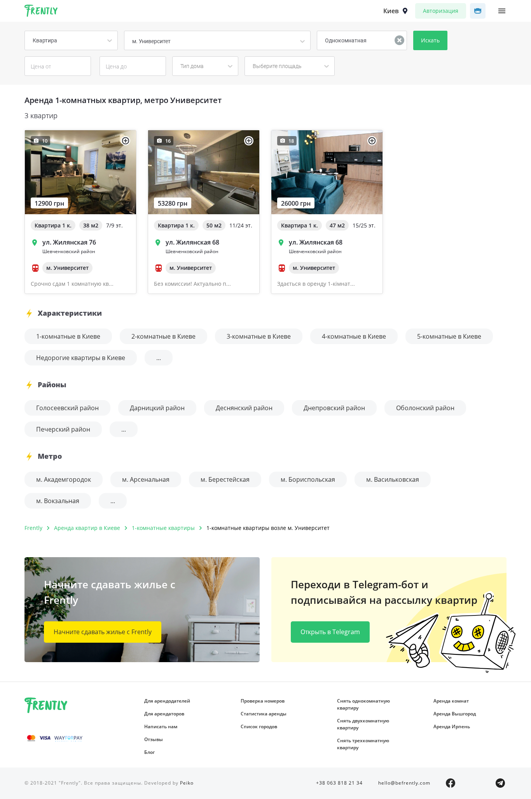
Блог (149, 752)
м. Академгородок (63, 479)
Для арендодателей (167, 701)
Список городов (259, 726)
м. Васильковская (392, 479)
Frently (41, 12)
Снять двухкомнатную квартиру (363, 724)
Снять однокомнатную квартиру (363, 704)
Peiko (187, 783)
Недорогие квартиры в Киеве (80, 357)
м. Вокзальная (57, 501)
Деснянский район (244, 408)
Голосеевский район (67, 408)
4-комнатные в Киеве (354, 336)
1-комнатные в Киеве (68, 336)
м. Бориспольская (308, 479)
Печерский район (63, 429)
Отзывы (153, 739)
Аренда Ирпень (451, 726)
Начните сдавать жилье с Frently (103, 632)
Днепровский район (334, 408)
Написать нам (160, 726)
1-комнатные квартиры (163, 528)
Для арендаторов (164, 713)
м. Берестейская (225, 479)
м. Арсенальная (145, 479)
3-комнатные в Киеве (259, 336)
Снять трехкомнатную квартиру (363, 744)
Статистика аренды (263, 713)
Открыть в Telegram (330, 632)
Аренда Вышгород (454, 713)
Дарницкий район (157, 408)
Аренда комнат (451, 701)
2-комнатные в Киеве (163, 336)
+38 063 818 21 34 (339, 783)
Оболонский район (425, 408)
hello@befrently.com (404, 783)
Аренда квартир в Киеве (87, 528)
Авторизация (440, 10)
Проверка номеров (263, 701)
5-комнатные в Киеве (449, 336)
